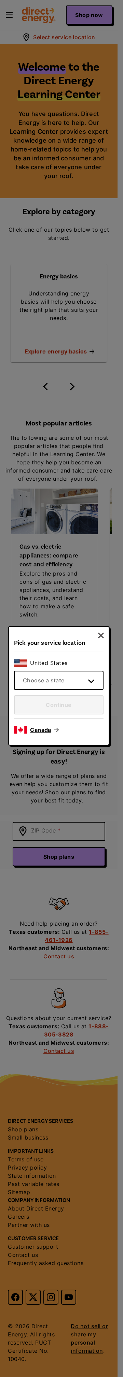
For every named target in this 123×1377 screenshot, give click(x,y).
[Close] (101, 635)
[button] (44, 730)
